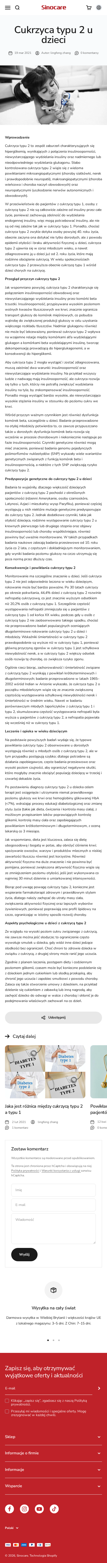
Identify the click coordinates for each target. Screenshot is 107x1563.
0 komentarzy (90, 53)
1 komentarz (20, 1128)
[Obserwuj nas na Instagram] (24, 1508)
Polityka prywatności (25, 1171)
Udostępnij (57, 1017)
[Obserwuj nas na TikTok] (54, 1508)
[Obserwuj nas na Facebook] (9, 1508)
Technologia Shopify (43, 1556)
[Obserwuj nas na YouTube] (39, 1508)
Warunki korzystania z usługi (61, 1171)
